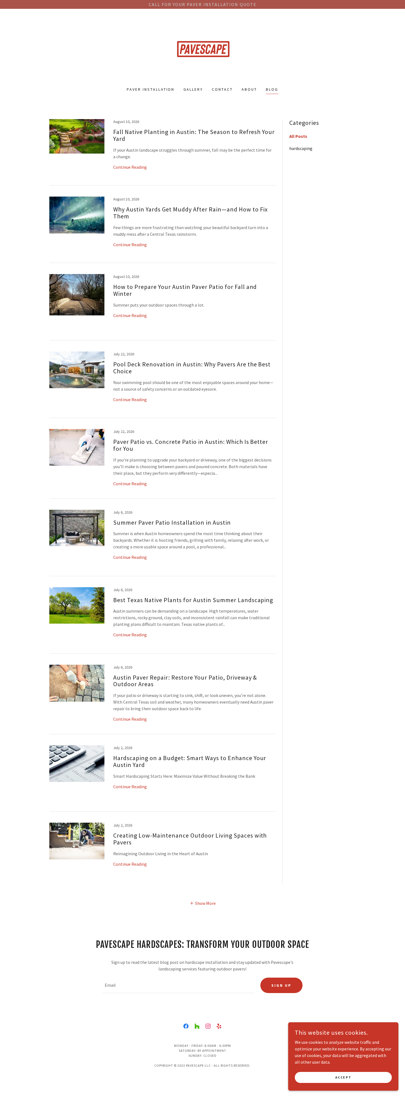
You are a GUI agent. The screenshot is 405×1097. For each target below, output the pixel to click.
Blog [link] (272, 89)
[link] (202, 51)
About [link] (249, 89)
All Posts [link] (298, 136)
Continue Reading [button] (130, 167)
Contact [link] (222, 89)
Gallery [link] (193, 89)
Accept (343, 1077)
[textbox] (177, 985)
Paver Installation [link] (151, 89)
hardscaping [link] (300, 148)
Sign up (281, 985)
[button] (203, 903)
